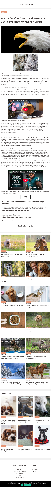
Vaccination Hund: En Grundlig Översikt (7, 450)
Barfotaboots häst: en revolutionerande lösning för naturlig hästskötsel (37, 383)
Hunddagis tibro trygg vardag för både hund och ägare (12, 255)
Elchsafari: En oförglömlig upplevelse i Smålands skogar (36, 357)
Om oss (35, 471)
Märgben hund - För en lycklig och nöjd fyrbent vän (25, 421)
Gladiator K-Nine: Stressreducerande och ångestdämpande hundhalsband (12, 357)
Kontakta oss (35, 475)
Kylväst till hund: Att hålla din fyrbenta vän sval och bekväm (8, 422)
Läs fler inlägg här (25, 226)
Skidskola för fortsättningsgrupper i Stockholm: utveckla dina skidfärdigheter (12, 383)
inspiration (3, 250)
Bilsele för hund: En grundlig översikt (42, 450)
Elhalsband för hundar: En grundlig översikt (25, 450)
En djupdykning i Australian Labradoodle (12, 305)
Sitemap (35, 477)
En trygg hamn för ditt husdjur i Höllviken (37, 331)
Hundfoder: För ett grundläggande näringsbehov (10, 332)
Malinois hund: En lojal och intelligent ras (42, 421)
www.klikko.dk (21, 477)
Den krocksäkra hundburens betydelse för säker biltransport (12, 281)
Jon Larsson (15, 14)
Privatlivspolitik (27, 485)
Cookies (35, 473)
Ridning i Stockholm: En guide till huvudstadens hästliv (35, 255)
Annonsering (35, 469)
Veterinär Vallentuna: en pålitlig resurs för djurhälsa (37, 306)
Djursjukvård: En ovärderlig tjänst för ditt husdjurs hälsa (37, 281)
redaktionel (4, 12)
